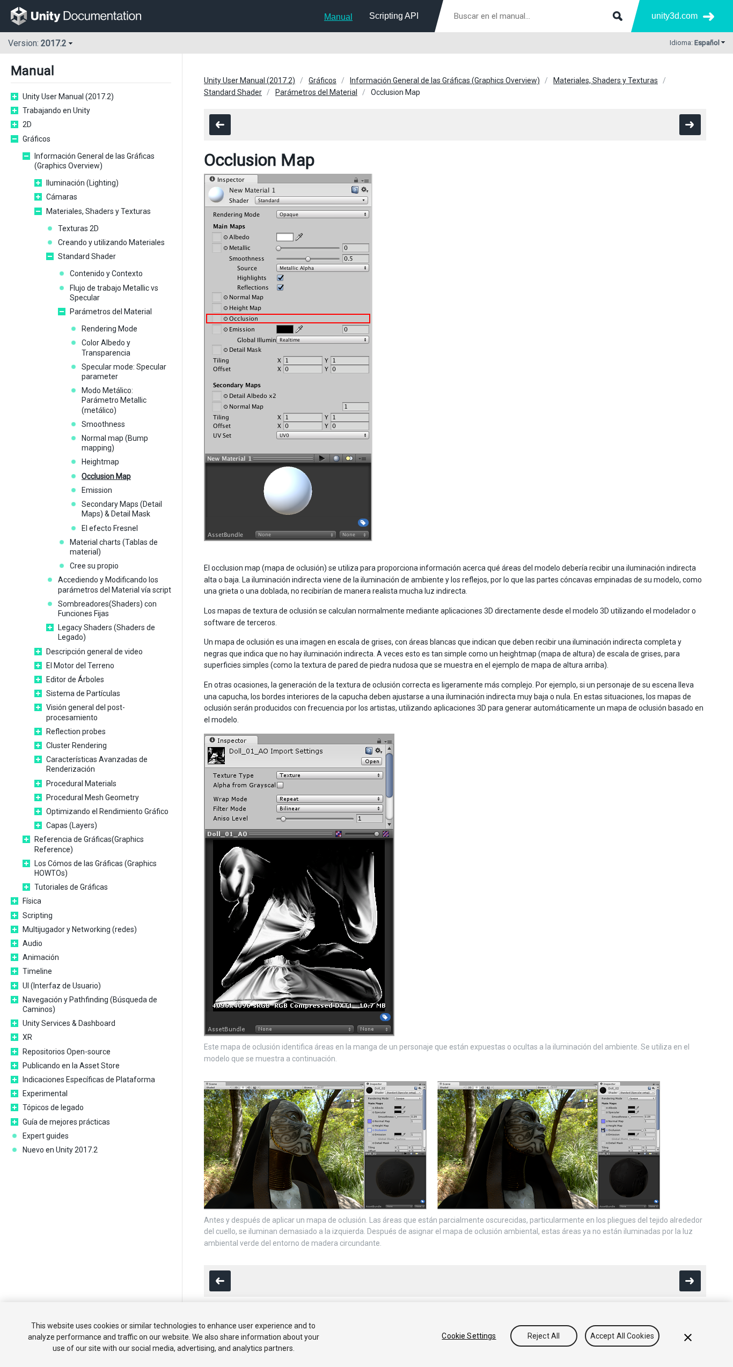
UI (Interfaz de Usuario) (62, 985)
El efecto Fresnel (110, 528)
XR (27, 1037)
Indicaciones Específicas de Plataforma (89, 1079)
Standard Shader (87, 256)
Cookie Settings (469, 1336)
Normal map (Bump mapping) (115, 443)
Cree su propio (94, 565)
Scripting (38, 915)
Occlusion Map (106, 476)
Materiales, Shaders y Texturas (98, 211)
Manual (338, 16)
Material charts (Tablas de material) (114, 547)
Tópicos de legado (53, 1107)
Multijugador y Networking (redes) (80, 929)
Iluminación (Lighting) (82, 183)
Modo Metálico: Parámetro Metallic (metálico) (114, 400)
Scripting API (394, 15)
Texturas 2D (78, 228)
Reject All (543, 1336)
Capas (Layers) (71, 825)
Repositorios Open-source (67, 1051)
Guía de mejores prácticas (66, 1122)
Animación (41, 957)
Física (32, 901)
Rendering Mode (109, 328)
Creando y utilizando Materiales (111, 242)
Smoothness (103, 424)
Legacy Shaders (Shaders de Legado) (106, 632)
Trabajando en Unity (56, 110)
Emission (97, 490)
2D (27, 124)
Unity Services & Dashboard (69, 1023)
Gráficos (36, 139)
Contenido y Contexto (106, 273)
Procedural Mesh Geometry (92, 797)
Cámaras (61, 197)
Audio (32, 943)
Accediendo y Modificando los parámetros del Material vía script (114, 584)
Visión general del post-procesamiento (85, 712)
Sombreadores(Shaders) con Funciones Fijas (107, 609)
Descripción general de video (94, 651)
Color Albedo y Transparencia (106, 347)
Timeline (37, 971)
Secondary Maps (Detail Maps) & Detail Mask (122, 509)
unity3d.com (674, 15)
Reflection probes (76, 731)
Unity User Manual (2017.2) (68, 96)
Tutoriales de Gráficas (71, 887)
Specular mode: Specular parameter (124, 372)
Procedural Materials (81, 783)
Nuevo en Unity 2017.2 (60, 1150)
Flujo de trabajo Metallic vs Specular (114, 293)
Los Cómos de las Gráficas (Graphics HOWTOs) (95, 868)
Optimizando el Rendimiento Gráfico (107, 811)
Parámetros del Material (111, 311)
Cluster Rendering (76, 745)
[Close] (687, 1337)
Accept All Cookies (622, 1336)
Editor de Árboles (75, 679)
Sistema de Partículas (83, 693)
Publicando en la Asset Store (71, 1065)
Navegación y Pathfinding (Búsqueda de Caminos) (90, 1004)
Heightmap (100, 461)
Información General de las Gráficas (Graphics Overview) (94, 161)
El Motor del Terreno (80, 665)
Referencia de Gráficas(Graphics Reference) (89, 844)
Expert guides (46, 1136)
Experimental (45, 1093)
